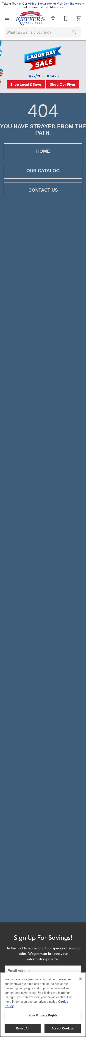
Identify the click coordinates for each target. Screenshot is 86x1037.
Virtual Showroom (40, 3)
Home (43, 151)
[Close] (80, 979)
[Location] (52, 18)
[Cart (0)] (78, 18)
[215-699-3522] (65, 18)
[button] (7, 18)
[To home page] (30, 18)
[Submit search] (74, 32)
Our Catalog (43, 170)
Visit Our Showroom (70, 3)
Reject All (23, 1028)
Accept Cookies (62, 1028)
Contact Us (43, 190)
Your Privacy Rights (43, 1015)
